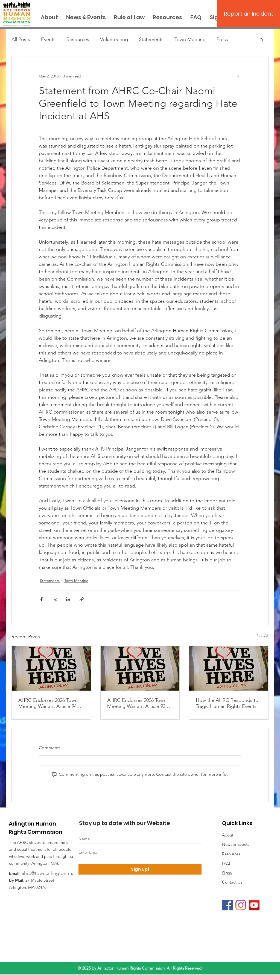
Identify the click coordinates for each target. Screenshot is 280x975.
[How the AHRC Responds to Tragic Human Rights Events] (228, 668)
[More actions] (238, 76)
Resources (77, 39)
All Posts (20, 39)
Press (222, 39)
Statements (151, 39)
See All (262, 635)
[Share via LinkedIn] (68, 599)
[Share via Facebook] (41, 599)
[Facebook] (227, 905)
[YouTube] (254, 905)
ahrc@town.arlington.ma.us (51, 873)
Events (48, 39)
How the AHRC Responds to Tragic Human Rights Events (227, 703)
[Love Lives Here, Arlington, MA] (51, 668)
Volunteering (114, 39)
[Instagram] (240, 905)
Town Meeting (190, 39)
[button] (261, 40)
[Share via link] (81, 599)
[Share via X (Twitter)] (54, 599)
